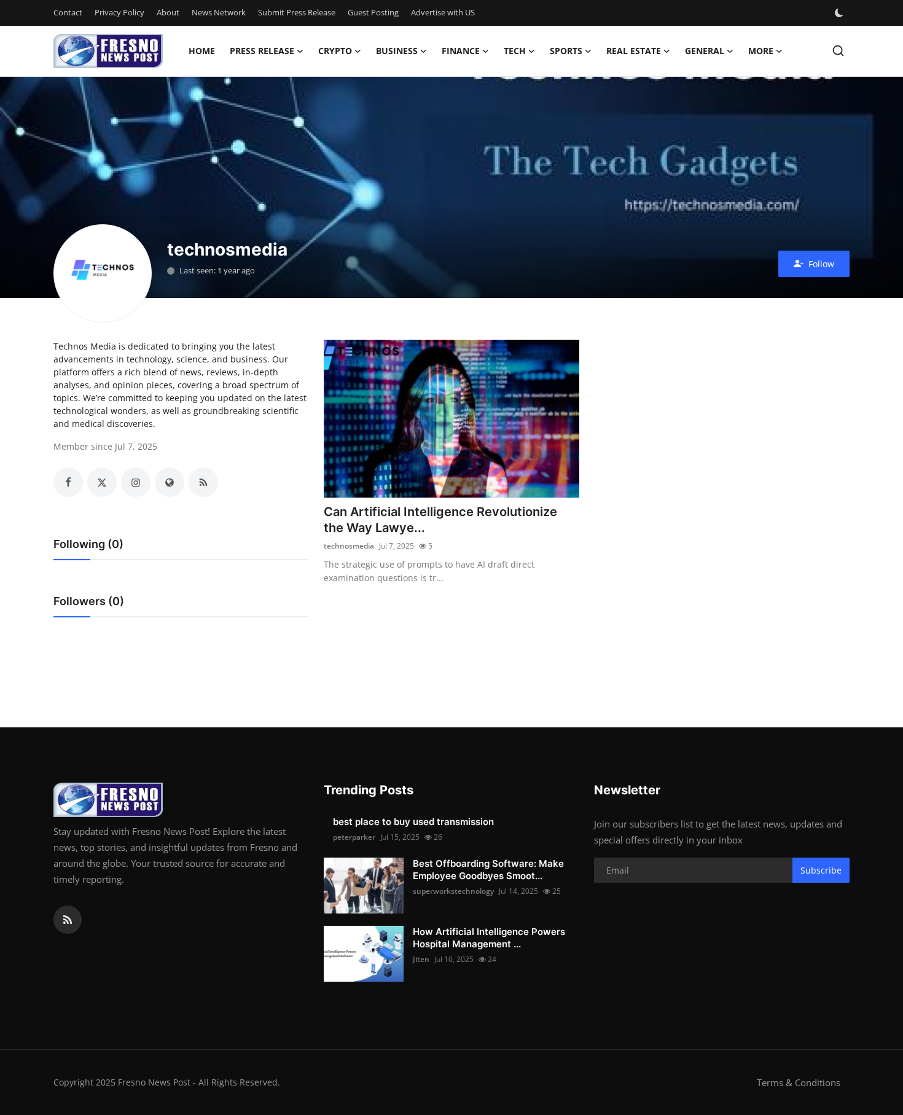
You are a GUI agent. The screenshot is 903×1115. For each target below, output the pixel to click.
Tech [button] (515, 51)
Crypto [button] (335, 51)
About (168, 12)
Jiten (421, 959)
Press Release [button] (262, 51)
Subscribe (821, 870)
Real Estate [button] (633, 51)
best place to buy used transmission (413, 821)
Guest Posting (373, 12)
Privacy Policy (119, 12)
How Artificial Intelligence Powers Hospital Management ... (489, 938)
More (760, 51)
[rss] (67, 920)
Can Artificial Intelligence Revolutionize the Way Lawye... (440, 519)
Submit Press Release (296, 12)
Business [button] (397, 51)
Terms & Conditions (798, 1082)
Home (202, 51)
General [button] (704, 51)
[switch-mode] (840, 13)
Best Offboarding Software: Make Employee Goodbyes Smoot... (488, 870)
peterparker (354, 837)
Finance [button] (461, 51)
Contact (67, 12)
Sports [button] (566, 51)
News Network (219, 12)
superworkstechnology (453, 891)
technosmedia (349, 546)
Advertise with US (443, 12)
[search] (838, 50)
